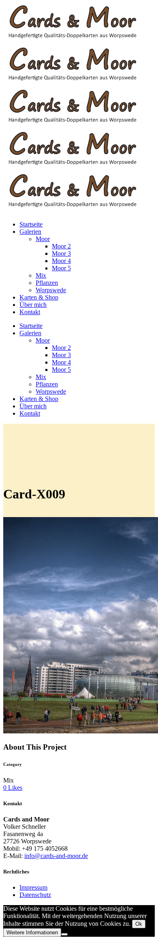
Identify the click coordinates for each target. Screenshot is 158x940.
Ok (138, 924)
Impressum (33, 887)
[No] (64, 934)
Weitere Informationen (32, 932)
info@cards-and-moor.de (56, 855)
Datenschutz (35, 894)
